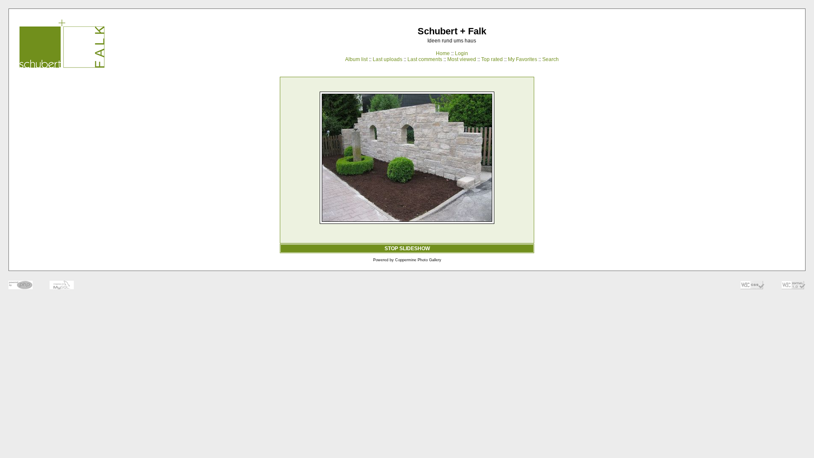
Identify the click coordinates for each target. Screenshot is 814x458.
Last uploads (387, 59)
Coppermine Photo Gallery (418, 260)
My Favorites (522, 59)
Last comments (424, 59)
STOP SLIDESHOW (407, 248)
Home (443, 53)
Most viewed (461, 59)
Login (461, 53)
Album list (356, 59)
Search (550, 59)
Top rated (492, 59)
